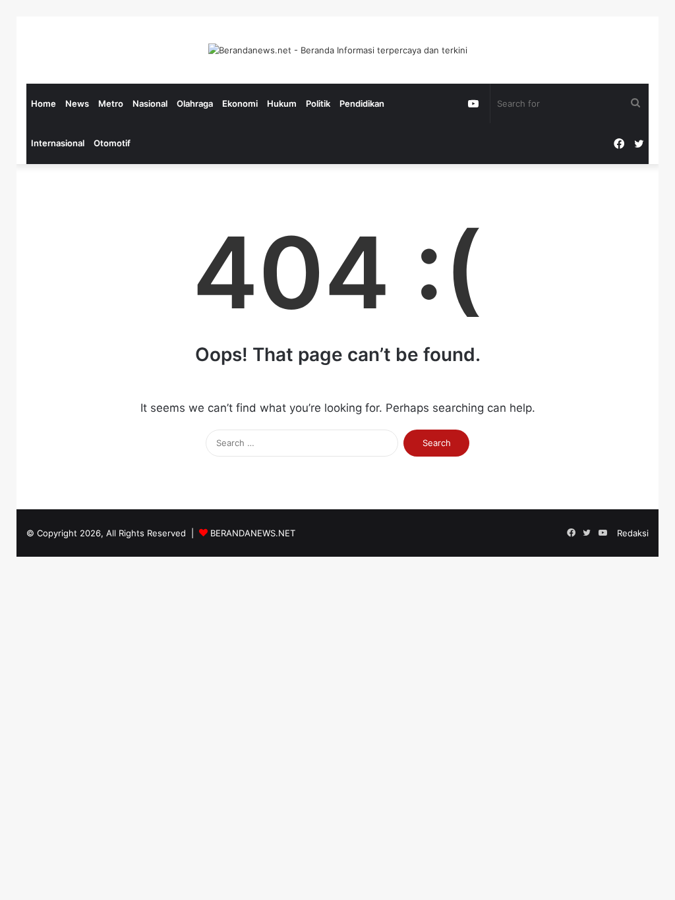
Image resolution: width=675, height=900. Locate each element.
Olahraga (195, 103)
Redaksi (633, 533)
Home (43, 103)
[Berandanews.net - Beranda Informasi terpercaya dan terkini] (337, 50)
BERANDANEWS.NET (252, 533)
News (77, 103)
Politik (318, 103)
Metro (110, 103)
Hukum (282, 103)
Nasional (149, 103)
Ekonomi (240, 103)
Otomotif (112, 143)
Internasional (57, 143)
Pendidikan (361, 103)
